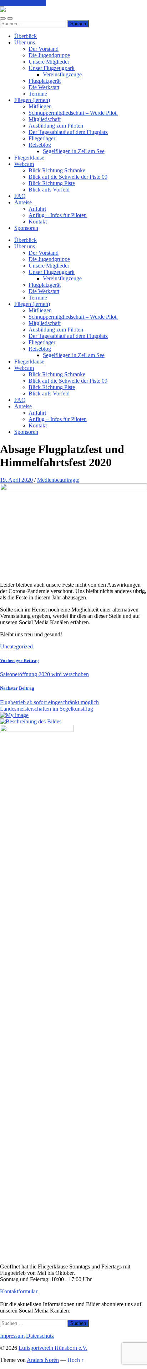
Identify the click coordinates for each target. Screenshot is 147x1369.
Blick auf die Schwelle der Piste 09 (68, 177)
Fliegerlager (42, 138)
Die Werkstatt (44, 87)
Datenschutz (40, 1336)
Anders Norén (43, 1360)
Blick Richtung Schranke (57, 170)
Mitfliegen (40, 106)
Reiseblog (40, 145)
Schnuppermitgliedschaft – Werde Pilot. (73, 113)
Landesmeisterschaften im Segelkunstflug (46, 709)
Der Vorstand (44, 49)
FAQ (20, 196)
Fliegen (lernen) (32, 100)
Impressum (12, 1336)
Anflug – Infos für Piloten (58, 215)
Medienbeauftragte (58, 480)
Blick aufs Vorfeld (49, 190)
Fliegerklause (29, 158)
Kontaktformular (18, 1291)
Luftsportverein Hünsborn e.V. (53, 1348)
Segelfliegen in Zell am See (74, 151)
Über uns (24, 42)
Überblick (25, 36)
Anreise (23, 202)
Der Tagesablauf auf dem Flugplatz (68, 132)
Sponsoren (26, 228)
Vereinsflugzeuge (62, 74)
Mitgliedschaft (45, 119)
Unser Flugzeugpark (52, 68)
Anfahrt (37, 209)
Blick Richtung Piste (52, 183)
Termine (38, 94)
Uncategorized (16, 646)
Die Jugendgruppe (49, 55)
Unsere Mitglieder (49, 62)
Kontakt (38, 222)
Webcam (24, 164)
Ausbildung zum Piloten (56, 126)
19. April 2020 (16, 480)
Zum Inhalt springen (23, 3)
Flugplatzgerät (45, 81)
